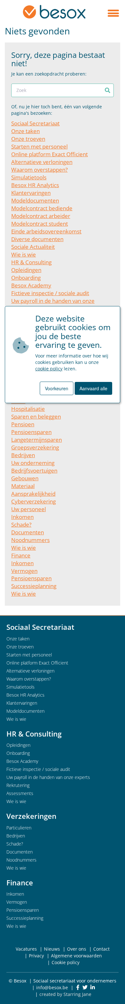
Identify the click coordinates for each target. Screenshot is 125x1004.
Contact (101, 949)
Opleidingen (26, 270)
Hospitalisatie (28, 408)
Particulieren (18, 828)
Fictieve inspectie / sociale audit (50, 293)
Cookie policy (65, 962)
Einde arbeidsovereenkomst (46, 231)
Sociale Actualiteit (33, 246)
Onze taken (25, 131)
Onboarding (26, 277)
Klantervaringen (31, 192)
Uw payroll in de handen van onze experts (48, 777)
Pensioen (22, 424)
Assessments (19, 793)
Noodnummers (30, 540)
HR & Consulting (31, 262)
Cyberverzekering (33, 501)
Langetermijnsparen (36, 439)
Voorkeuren (56, 388)
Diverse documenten (37, 239)
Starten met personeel (39, 146)
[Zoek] (107, 90)
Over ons (76, 949)
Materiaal (23, 486)
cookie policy (49, 369)
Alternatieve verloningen (41, 162)
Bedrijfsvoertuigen (34, 470)
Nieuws (52, 949)
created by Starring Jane (65, 994)
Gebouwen (24, 478)
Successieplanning (33, 586)
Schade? (21, 524)
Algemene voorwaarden (76, 956)
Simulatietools (28, 177)
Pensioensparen (31, 432)
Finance (20, 555)
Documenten (27, 532)
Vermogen (24, 570)
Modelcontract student (39, 223)
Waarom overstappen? (39, 169)
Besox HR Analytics (35, 185)
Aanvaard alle (93, 388)
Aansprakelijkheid (33, 493)
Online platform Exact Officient (49, 154)
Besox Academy (31, 285)
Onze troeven (28, 138)
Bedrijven (23, 455)
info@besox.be (52, 987)
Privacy (36, 956)
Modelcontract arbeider (40, 216)
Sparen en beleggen (36, 416)
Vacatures (26, 949)
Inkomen (22, 516)
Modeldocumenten (35, 200)
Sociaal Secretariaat (35, 123)
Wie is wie (23, 254)
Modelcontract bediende (41, 208)
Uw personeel (28, 509)
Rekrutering (17, 785)
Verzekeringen (31, 816)
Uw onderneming (32, 462)
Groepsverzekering (35, 447)
